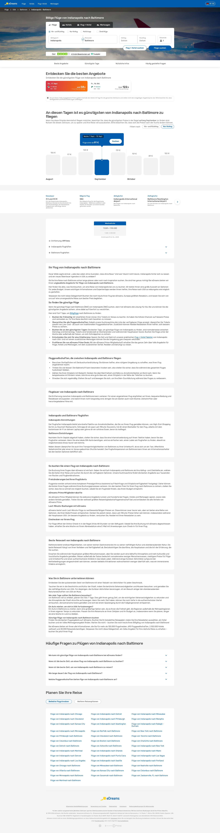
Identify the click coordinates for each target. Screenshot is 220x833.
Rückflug (142, 38)
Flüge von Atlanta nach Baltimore (65, 770)
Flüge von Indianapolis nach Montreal (66, 751)
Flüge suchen (160, 48)
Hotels (31, 4)
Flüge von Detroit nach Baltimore (64, 746)
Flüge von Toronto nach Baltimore (146, 736)
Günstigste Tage (92, 63)
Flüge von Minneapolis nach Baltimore (66, 775)
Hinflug (123, 38)
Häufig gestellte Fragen (156, 63)
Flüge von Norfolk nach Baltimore (105, 731)
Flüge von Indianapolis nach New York (148, 746)
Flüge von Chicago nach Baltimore (65, 766)
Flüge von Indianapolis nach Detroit (106, 714)
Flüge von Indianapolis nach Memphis (148, 719)
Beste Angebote (61, 63)
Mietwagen (54, 4)
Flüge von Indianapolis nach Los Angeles (67, 761)
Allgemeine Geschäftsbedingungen (77, 806)
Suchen (115, 141)
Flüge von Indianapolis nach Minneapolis (67, 731)
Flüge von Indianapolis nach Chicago (66, 714)
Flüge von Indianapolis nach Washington (108, 724)
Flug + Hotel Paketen (144, 337)
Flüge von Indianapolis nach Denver (65, 756)
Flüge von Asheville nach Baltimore (106, 746)
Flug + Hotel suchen (135, 48)
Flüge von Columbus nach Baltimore (66, 741)
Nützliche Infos (122, 63)
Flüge (24, 4)
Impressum (123, 806)
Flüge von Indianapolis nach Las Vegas (148, 756)
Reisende (163, 38)
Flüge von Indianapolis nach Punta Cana (108, 756)
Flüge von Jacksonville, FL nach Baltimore (150, 775)
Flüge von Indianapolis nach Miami (146, 751)
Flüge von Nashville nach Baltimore (147, 766)
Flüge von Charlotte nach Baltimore (147, 741)
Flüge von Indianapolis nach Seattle (106, 761)
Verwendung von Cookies (98, 806)
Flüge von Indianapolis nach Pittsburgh (108, 719)
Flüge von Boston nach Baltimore (105, 741)
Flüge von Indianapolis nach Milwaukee (148, 714)
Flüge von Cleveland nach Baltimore (106, 736)
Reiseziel (88, 38)
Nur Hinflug (167, 127)
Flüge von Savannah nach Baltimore (106, 775)
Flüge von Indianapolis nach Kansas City (67, 724)
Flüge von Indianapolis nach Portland (148, 761)
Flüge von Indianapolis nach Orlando (106, 751)
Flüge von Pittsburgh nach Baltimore (66, 736)
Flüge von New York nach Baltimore (147, 731)
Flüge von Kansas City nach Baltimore (107, 770)
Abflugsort (54, 38)
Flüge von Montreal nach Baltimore (65, 780)
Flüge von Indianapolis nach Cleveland (67, 719)
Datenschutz (113, 806)
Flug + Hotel (42, 4)
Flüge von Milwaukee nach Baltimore (107, 766)
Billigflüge (74, 313)
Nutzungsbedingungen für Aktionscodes (141, 806)
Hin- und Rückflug (151, 127)
